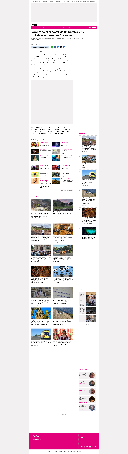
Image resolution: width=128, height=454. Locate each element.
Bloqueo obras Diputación (43, 1)
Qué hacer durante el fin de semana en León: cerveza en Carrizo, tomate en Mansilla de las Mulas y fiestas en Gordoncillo (62, 259)
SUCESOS (88, 1)
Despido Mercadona (83, 1)
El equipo (56, 451)
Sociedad (48, 27)
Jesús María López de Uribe (36, 284)
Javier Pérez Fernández (81, 408)
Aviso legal (70, 451)
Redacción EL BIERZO (35, 217)
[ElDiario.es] (92, 27)
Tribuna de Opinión (83, 369)
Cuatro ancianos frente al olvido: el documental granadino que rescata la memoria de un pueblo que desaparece (82, 303)
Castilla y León (71, 27)
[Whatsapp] (52, 47)
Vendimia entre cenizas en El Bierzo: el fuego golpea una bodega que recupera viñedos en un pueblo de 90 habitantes (41, 238)
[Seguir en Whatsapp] (93, 446)
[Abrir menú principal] (96, 24)
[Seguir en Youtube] (90, 446)
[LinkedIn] (64, 47)
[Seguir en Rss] (95, 446)
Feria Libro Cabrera (76, 1)
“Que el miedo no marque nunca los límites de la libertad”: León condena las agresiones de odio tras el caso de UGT (41, 259)
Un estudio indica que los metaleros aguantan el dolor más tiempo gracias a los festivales (88, 238)
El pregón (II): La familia (82, 381)
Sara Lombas (55, 284)
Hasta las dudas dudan (82, 316)
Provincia (38, 136)
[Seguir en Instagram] (87, 446)
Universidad (58, 27)
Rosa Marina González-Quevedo (83, 401)
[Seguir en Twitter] (83, 446)
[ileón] (40, 436)
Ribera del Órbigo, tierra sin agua (88, 164)
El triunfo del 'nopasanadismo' (82, 406)
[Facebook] (55, 47)
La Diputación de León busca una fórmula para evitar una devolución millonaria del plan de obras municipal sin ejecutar (62, 238)
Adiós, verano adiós (83, 389)
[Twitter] (61, 47)
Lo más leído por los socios (38, 197)
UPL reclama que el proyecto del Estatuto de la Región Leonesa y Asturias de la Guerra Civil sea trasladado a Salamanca (62, 301)
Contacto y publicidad (77, 451)
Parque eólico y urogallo (69, 1)
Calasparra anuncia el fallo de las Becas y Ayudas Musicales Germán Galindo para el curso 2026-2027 (82, 296)
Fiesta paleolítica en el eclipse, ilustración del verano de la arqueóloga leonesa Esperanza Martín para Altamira (39, 280)
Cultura (43, 27)
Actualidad (34, 27)
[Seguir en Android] (81, 437)
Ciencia (53, 27)
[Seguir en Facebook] (84, 446)
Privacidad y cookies (62, 451)
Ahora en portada (35, 221)
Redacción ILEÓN (56, 263)
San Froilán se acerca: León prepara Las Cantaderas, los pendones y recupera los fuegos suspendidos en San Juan (62, 343)
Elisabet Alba (33, 242)
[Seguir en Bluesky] (81, 446)
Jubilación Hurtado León (93, 1)
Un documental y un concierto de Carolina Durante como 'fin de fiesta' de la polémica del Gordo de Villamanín (63, 280)
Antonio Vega (55, 242)
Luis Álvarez (55, 217)
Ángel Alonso (82, 390)
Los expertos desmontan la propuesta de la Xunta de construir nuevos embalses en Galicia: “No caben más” (82, 311)
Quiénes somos (50, 451)
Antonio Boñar (82, 383)
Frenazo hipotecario (50, 1)
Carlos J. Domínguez (35, 305)
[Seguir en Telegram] (86, 446)
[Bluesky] (58, 47)
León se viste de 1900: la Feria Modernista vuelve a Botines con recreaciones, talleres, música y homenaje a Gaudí (40, 301)
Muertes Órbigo (63, 1)
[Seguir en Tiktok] (92, 446)
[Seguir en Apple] (82, 437)
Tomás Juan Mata (85, 167)
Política (39, 27)
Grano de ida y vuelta (57, 1)
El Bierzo (64, 27)
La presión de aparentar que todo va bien (83, 398)
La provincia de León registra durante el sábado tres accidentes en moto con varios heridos (41, 342)
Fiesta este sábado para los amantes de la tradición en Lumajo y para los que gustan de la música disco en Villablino (62, 214)
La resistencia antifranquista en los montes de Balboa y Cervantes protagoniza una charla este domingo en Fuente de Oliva (40, 214)
